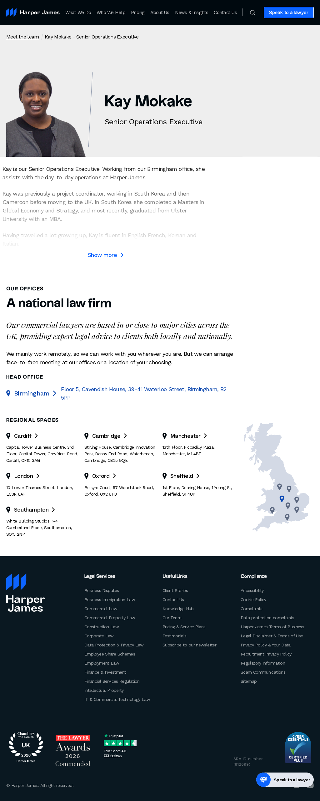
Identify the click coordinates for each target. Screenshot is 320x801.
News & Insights (191, 12)
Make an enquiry (290, 37)
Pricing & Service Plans (184, 626)
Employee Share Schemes (109, 653)
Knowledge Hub (178, 608)
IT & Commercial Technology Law (117, 699)
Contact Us (225, 12)
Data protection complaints (267, 617)
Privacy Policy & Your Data (266, 644)
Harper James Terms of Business (272, 626)
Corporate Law (99, 635)
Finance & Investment (105, 672)
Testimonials (174, 635)
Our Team (171, 617)
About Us (159, 12)
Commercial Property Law (109, 617)
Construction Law (101, 626)
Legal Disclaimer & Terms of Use (272, 635)
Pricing (138, 12)
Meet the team (22, 37)
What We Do (78, 12)
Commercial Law (100, 608)
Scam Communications (263, 672)
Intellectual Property (104, 690)
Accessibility (252, 590)
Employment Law (101, 663)
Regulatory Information (263, 663)
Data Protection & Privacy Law (114, 644)
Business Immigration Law (109, 599)
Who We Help (111, 12)
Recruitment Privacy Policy (266, 653)
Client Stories (175, 590)
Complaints (251, 608)
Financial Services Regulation (112, 681)
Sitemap (249, 681)
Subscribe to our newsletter (189, 644)
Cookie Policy (253, 599)
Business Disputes (101, 590)
